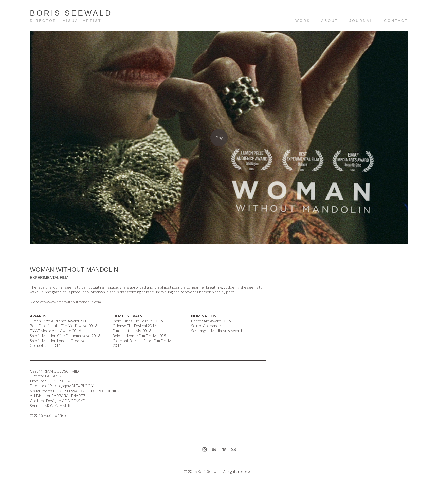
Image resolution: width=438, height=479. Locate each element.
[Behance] (214, 449)
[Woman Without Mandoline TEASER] (219, 137)
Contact (396, 21)
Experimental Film (49, 277)
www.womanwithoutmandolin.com (72, 302)
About (329, 21)
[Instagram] (204, 449)
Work (302, 21)
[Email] (233, 449)
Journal (361, 21)
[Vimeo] (224, 449)
